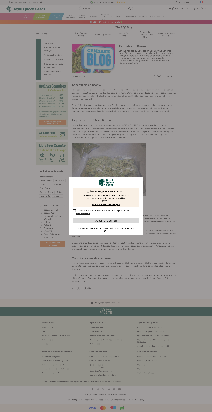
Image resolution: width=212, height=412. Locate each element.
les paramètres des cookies (99, 210)
